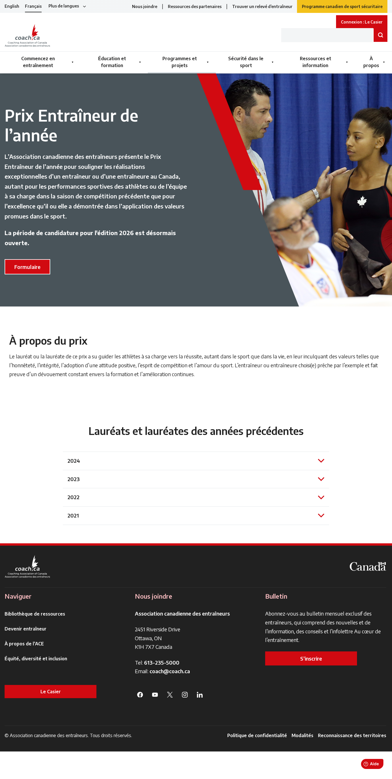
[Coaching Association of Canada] (28, 566)
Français (33, 6)
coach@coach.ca (170, 671)
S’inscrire (311, 658)
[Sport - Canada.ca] (368, 566)
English (12, 6)
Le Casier (50, 691)
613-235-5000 (161, 662)
